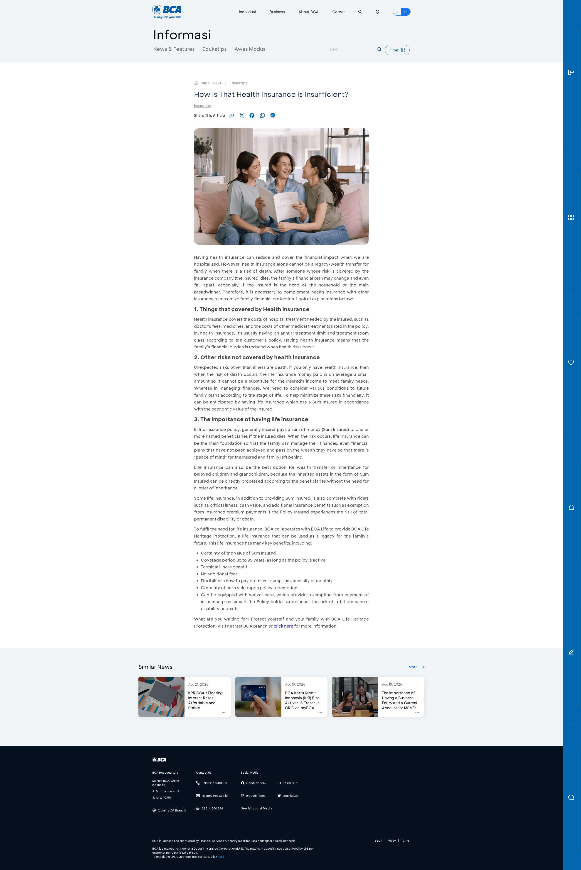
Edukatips (214, 49)
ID (397, 12)
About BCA (308, 11)
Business (277, 11)
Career (338, 11)
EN (406, 12)
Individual (247, 11)
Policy (392, 840)
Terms (405, 840)
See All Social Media (256, 808)
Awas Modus (250, 49)
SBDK (378, 840)
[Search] (360, 12)
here (221, 856)
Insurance (202, 105)
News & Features (174, 49)
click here (283, 626)
